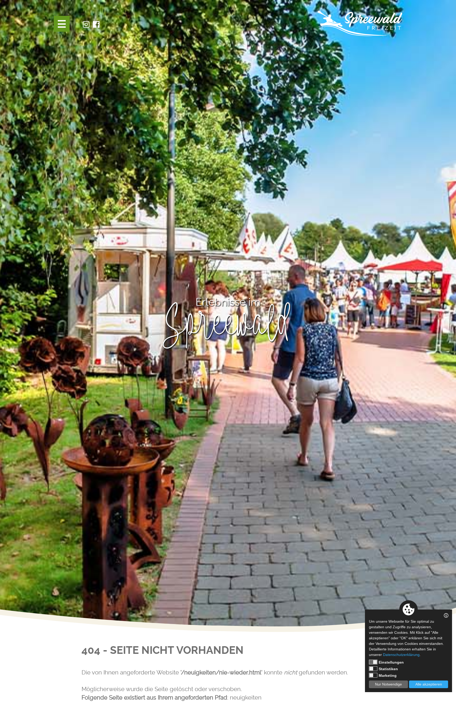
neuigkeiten (246, 697)
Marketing (388, 675)
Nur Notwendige (388, 684)
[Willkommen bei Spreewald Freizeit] (359, 23)
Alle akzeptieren (428, 684)
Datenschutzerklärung (401, 655)
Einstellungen (391, 662)
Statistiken (388, 669)
